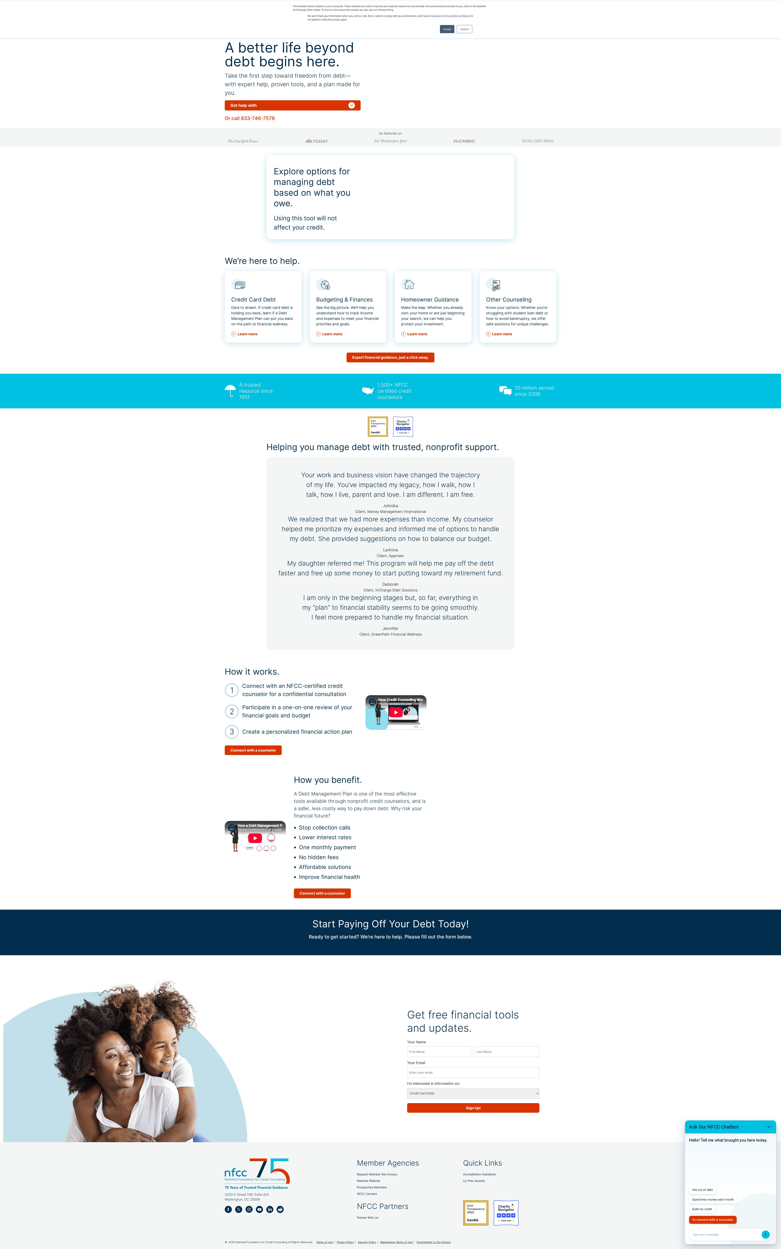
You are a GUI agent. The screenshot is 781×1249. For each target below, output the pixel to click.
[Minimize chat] (769, 1127)
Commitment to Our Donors (434, 1242)
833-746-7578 (258, 118)
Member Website (368, 1180)
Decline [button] (464, 29)
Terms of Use (324, 1242)
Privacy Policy (345, 1242)
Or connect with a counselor (712, 1220)
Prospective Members (372, 1187)
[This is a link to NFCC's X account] (238, 1209)
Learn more (247, 334)
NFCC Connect (367, 1193)
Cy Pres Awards (474, 1180)
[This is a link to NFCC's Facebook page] (228, 1209)
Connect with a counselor (253, 750)
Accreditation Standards (479, 1174)
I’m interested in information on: (440, 1083)
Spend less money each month (713, 1199)
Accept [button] (447, 29)
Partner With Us (368, 1217)
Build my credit (702, 1209)
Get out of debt (702, 1190)
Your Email (423, 1063)
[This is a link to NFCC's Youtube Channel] (259, 1209)
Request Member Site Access (377, 1174)
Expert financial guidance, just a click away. (390, 357)
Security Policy (367, 1242)
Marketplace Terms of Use (396, 1242)
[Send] (766, 1234)
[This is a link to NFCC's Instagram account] (249, 1209)
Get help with (292, 105)
